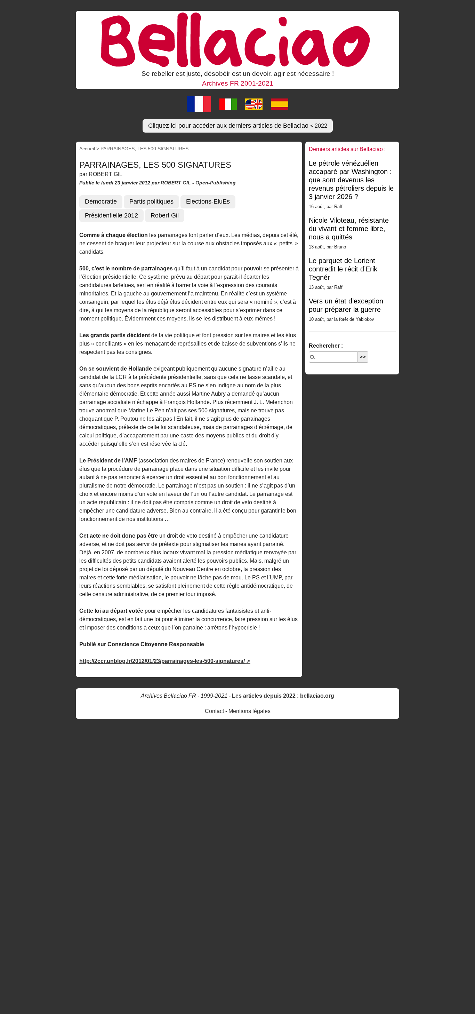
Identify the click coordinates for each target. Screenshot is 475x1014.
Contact (214, 711)
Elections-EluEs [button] (208, 201)
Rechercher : (326, 346)
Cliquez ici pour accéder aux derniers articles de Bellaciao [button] (237, 125)
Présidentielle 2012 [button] (111, 215)
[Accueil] (237, 39)
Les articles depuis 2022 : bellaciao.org (283, 696)
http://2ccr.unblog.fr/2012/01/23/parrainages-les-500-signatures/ (162, 661)
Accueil (87, 148)
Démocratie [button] (101, 201)
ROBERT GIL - (178, 182)
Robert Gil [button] (165, 215)
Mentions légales (249, 711)
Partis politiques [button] (151, 201)
